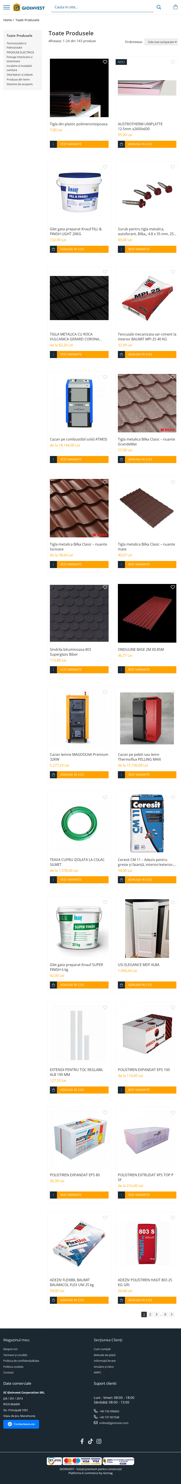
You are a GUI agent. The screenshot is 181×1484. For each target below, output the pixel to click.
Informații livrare (105, 1361)
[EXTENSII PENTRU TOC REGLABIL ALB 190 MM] (79, 1033)
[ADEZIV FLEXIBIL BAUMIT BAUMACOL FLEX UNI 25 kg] (79, 1243)
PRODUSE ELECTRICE (20, 52)
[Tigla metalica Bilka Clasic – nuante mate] (147, 508)
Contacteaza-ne (24, 1424)
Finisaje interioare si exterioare (19, 59)
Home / (9, 20)
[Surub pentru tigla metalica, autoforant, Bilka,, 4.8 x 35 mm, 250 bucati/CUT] (147, 193)
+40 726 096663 (109, 1411)
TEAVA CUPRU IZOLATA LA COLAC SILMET (77, 862)
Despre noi (10, 1349)
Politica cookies (13, 1367)
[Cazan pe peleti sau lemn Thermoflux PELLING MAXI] (147, 718)
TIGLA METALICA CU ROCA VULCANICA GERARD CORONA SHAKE (74, 336)
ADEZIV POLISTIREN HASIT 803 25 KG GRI (145, 1282)
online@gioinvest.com (113, 1423)
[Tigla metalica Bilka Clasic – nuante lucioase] (79, 508)
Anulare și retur (104, 1367)
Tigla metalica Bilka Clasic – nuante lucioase (78, 547)
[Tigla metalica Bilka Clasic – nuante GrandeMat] (147, 403)
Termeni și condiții (15, 1355)
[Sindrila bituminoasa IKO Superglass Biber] (79, 613)
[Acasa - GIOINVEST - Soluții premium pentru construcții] (29, 7)
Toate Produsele (27, 20)
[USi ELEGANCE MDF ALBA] (147, 928)
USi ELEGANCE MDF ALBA (138, 964)
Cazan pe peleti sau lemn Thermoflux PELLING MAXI (139, 757)
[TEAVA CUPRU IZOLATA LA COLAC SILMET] (79, 823)
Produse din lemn (18, 79)
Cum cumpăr (102, 1349)
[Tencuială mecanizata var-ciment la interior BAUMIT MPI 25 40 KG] (147, 298)
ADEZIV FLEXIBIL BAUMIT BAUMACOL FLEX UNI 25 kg (72, 1282)
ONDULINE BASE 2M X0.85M (141, 649)
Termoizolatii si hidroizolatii (16, 45)
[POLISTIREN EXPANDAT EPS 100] (147, 1033)
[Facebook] (82, 1441)
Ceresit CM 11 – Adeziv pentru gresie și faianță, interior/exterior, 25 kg (146, 862)
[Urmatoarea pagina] (171, 1314)
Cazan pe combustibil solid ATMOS (78, 439)
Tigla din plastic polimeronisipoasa (78, 124)
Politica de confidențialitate (21, 1361)
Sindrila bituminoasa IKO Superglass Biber (70, 652)
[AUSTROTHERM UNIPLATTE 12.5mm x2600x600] (147, 88)
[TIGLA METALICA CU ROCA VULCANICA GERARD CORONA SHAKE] (79, 298)
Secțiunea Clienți (108, 1339)
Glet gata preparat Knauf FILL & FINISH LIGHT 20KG (76, 231)
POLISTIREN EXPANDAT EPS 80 (75, 1175)
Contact (8, 1372)
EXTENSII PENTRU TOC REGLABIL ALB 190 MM (76, 1072)
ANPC (97, 1372)
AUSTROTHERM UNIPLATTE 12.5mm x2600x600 (140, 126)
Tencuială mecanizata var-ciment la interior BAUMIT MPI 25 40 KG (147, 336)
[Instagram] (99, 1441)
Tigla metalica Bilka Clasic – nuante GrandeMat (146, 442)
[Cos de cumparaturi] (175, 7)
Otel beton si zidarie (20, 75)
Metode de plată (104, 1355)
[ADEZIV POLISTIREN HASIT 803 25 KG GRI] (147, 1243)
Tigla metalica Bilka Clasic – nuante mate (146, 547)
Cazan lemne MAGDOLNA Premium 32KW (79, 757)
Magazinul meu (16, 1339)
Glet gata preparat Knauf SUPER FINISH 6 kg (76, 967)
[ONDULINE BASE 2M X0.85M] (147, 613)
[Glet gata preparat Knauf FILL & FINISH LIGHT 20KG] (79, 193)
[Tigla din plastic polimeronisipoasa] (79, 88)
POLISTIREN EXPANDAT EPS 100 (144, 1069)
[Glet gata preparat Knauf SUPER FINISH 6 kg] (79, 928)
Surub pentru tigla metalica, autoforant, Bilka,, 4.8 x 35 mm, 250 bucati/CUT (147, 231)
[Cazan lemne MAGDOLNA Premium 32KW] (79, 718)
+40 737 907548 (109, 1417)
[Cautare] (159, 7)
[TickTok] (90, 1441)
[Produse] (6, 8)
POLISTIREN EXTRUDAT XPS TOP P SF (145, 1177)
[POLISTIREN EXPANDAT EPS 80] (79, 1138)
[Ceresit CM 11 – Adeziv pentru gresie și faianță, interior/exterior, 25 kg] (147, 823)
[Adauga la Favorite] (105, 62)
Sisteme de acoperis (20, 84)
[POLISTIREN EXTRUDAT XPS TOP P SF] (147, 1138)
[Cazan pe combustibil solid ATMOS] (79, 403)
